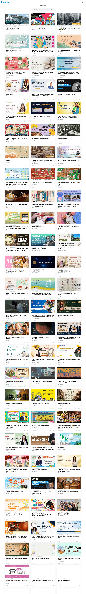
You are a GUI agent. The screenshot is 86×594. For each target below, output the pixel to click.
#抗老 (59, 541)
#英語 (59, 121)
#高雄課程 (8, 430)
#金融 (33, 386)
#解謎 (59, 55)
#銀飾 (33, 585)
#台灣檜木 (60, 143)
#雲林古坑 (8, 298)
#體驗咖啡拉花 (8, 209)
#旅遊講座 (8, 408)
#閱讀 (33, 298)
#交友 (33, 342)
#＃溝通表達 (60, 386)
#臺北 (33, 187)
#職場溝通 (8, 452)
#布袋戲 (7, 497)
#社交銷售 (34, 452)
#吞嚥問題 (34, 232)
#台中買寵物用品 (9, 474)
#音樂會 (33, 563)
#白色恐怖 (8, 187)
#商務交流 (60, 342)
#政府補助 (60, 364)
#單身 (59, 497)
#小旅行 (7, 165)
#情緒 (7, 585)
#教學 (59, 320)
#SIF (33, 33)
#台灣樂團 (34, 430)
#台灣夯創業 (34, 99)
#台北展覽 (34, 55)
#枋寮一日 (8, 33)
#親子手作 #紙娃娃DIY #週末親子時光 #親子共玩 (15, 386)
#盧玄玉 (59, 165)
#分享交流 (34, 474)
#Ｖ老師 (7, 276)
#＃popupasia (34, 408)
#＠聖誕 (59, 276)
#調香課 (33, 77)
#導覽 (59, 33)
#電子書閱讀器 (60, 585)
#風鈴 (59, 298)
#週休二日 (8, 121)
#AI (58, 99)
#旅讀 (7, 541)
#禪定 (59, 452)
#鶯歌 (7, 519)
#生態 (7, 364)
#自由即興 (34, 364)
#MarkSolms (60, 563)
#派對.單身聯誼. (61, 430)
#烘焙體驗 (8, 254)
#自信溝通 (34, 541)
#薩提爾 (7, 563)
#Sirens (7, 320)
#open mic (8, 143)
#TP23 (59, 519)
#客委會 (7, 77)
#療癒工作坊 (60, 209)
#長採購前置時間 (61, 77)
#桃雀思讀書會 (8, 232)
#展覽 (7, 55)
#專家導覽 (60, 187)
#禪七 (59, 254)
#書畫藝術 (34, 209)
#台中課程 (34, 320)
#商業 (33, 254)
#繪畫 (59, 232)
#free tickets (34, 519)
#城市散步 (60, 408)
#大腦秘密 (60, 474)
